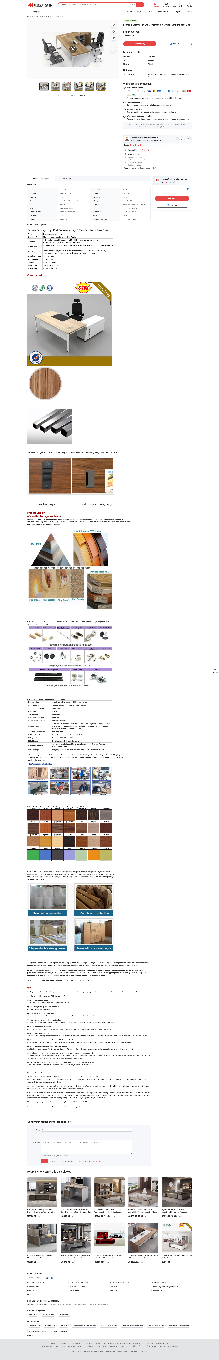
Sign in (189, 6)
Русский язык (89, 1346)
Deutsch (105, 1346)
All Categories (35, 12)
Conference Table (48, 1315)
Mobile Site (159, 1343)
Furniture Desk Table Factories (132, 1326)
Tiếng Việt (161, 1346)
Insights (167, 1343)
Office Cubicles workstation (119, 1282)
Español (63, 1346)
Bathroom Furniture (34, 1287)
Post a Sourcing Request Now (91, 1161)
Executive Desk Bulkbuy (58, 1331)
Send (44, 1161)
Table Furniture (34, 1326)
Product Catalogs (59, 1278)
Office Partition (64, 1315)
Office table (113, 1291)
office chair (113, 1287)
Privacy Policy (143, 1351)
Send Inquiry (140, 44)
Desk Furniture (50, 1326)
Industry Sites (124, 1343)
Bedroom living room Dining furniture (163, 1287)
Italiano (98, 1346)
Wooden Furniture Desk (37, 1331)
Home (29, 16)
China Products (65, 1343)
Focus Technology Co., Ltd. (94, 1351)
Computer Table (156, 1291)
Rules (190, 12)
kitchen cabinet (32, 1291)
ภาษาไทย (147, 1346)
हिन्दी (140, 1346)
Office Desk (33, 1315)
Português (71, 1346)
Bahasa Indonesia (172, 1346)
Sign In (126, 168)
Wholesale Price (113, 1343)
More (29, 1335)
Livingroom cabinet (157, 1282)
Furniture (36, 16)
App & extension (163, 12)
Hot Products (54, 1343)
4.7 (163, 182)
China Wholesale (100, 1343)
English (56, 1346)
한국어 (128, 1346)
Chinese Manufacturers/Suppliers (82, 1343)
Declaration (133, 1351)
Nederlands (113, 1346)
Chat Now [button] (176, 44)
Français (79, 1346)
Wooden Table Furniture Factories (84, 1326)
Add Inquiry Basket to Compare (73, 95)
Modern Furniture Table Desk (178, 1326)
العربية (122, 1346)
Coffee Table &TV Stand (76, 1287)
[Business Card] (188, 188)
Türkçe (154, 1346)
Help (151, 12)
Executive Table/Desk (34, 1282)
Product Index (149, 1343)
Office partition (73, 1291)
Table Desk (63, 1326)
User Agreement (122, 1351)
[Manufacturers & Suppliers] (39, 4)
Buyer (139, 12)
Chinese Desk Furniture (108, 1326)
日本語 (134, 1346)
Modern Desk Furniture (156, 1326)
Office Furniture (46, 16)
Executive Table (58, 16)
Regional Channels (136, 1343)
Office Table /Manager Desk (78, 1282)
